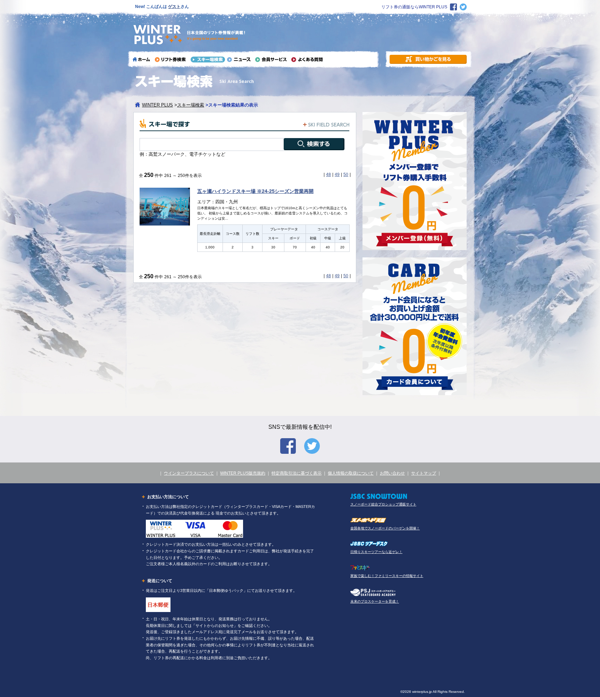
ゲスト (174, 6)
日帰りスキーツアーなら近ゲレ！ (376, 552)
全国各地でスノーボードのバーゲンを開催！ (385, 528)
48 (328, 174)
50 (345, 174)
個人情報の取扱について (351, 473)
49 (337, 174)
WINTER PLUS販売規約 (242, 473)
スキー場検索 (190, 105)
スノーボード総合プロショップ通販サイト (383, 504)
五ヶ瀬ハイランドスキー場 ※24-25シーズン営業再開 (255, 191)
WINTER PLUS (157, 105)
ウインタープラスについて (189, 473)
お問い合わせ (392, 473)
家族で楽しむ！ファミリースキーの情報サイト (386, 576)
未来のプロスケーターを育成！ (374, 601)
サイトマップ (423, 473)
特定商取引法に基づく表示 (297, 473)
